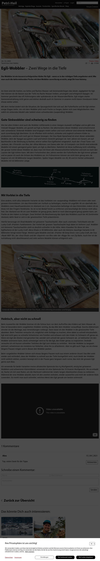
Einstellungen (44, 557)
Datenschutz (9, 557)
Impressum (18, 557)
